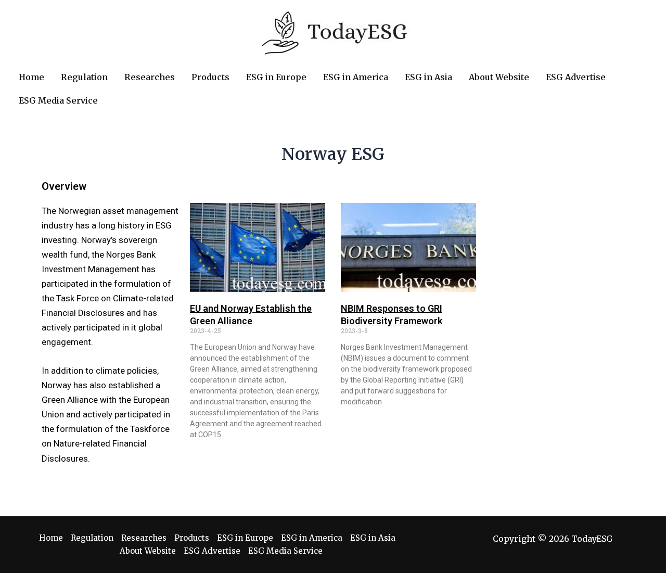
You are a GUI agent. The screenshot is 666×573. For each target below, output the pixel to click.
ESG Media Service (285, 551)
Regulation (92, 538)
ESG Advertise (212, 551)
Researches (143, 538)
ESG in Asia (372, 538)
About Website (148, 551)
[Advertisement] (559, 333)
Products (191, 538)
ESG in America (311, 538)
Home (51, 538)
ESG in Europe (245, 538)
